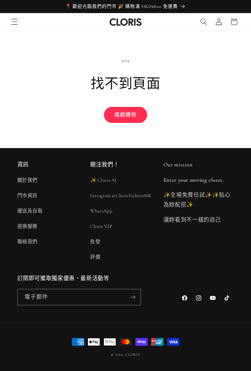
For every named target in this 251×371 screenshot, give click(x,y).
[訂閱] (132, 297)
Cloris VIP (101, 226)
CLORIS (132, 354)
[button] (14, 21)
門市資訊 (27, 195)
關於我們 (27, 180)
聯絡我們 (27, 242)
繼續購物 (125, 114)
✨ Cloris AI (103, 180)
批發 (95, 242)
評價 (95, 257)
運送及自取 (30, 211)
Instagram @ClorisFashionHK (120, 195)
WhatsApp (101, 211)
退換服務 (27, 226)
